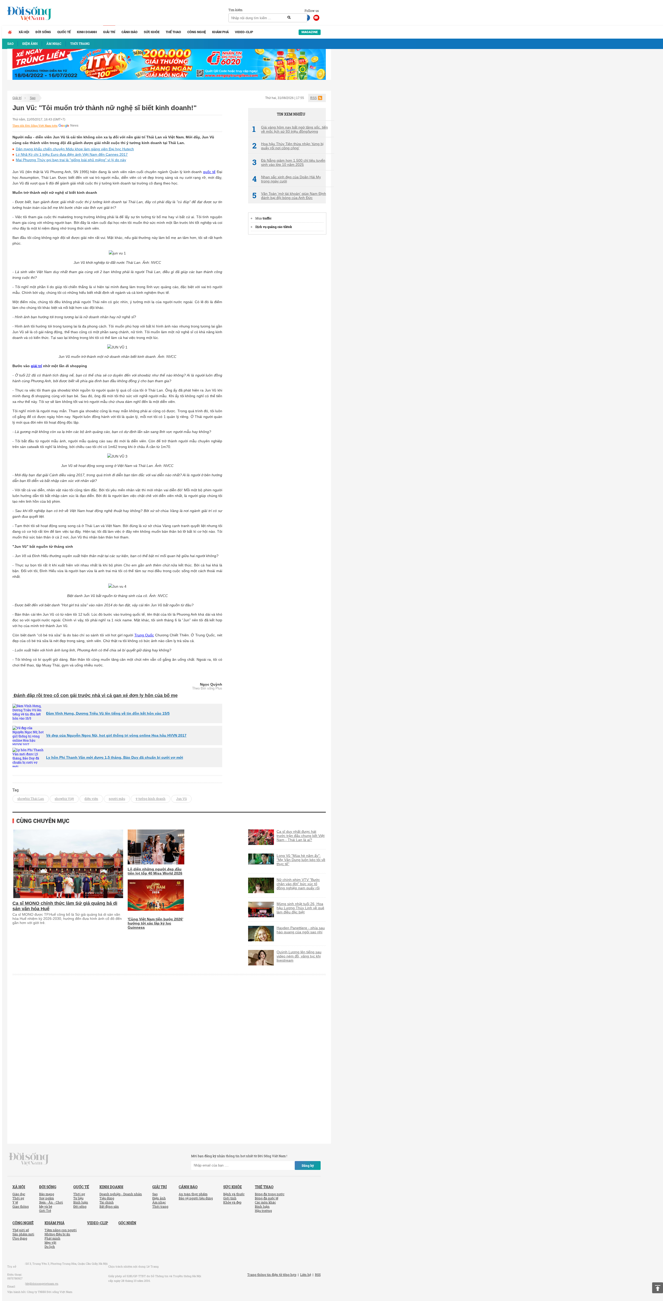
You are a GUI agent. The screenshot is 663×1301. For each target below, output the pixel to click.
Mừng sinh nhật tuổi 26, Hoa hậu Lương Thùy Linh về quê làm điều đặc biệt (300, 908)
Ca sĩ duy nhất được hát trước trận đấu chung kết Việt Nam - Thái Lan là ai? (301, 835)
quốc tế (209, 172)
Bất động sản (109, 1206)
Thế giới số (20, 1230)
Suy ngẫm (46, 1198)
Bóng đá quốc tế (266, 1198)
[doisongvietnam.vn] (29, 1158)
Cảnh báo (129, 32)
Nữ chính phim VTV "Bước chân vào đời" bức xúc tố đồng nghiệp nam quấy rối (298, 884)
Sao (32, 98)
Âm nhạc (159, 1202)
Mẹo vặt (50, 1242)
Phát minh (52, 1238)
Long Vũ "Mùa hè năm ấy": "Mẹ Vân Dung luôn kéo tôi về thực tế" (301, 860)
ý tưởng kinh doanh (150, 799)
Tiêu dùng (106, 1198)
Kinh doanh (87, 32)
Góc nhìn (127, 1222)
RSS (313, 98)
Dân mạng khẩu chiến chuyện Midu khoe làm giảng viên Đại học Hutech (75, 149)
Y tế (15, 1202)
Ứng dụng (19, 1238)
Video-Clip (244, 32)
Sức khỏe (152, 32)
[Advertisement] (287, 317)
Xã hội (24, 32)
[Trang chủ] (9, 32)
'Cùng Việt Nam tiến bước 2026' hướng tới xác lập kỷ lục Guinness (155, 923)
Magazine (309, 32)
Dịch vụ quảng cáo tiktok (273, 227)
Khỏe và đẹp (232, 1202)
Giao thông (20, 1206)
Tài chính (106, 1202)
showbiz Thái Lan (30, 799)
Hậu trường (263, 1210)
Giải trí (109, 32)
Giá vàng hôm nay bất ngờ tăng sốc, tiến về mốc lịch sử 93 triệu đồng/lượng (290, 129)
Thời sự (18, 1198)
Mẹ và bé (45, 1206)
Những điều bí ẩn (57, 1234)
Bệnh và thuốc (233, 1194)
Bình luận (80, 1202)
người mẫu (117, 799)
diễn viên (91, 799)
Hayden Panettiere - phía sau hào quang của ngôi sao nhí (301, 930)
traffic (267, 218)
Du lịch (50, 1247)
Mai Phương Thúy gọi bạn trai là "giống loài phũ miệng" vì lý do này (71, 160)
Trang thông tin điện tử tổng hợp (271, 1274)
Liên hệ (305, 1274)
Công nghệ (196, 32)
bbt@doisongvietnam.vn (41, 1283)
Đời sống (43, 32)
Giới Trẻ (45, 1210)
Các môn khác (265, 1202)
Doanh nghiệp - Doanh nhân (120, 1194)
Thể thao (173, 32)
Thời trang (160, 1206)
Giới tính (229, 1198)
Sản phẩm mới (23, 1234)
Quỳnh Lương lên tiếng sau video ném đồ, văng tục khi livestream (299, 956)
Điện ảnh (159, 1198)
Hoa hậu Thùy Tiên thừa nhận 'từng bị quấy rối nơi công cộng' (287, 146)
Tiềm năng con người (61, 1230)
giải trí (36, 366)
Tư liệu (78, 1198)
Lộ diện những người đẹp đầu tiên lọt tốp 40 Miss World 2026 (155, 871)
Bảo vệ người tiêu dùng (196, 1198)
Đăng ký (308, 1165)
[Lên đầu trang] (657, 1287)
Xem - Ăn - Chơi (51, 1202)
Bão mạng (46, 1194)
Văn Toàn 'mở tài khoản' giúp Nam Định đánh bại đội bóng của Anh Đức (289, 195)
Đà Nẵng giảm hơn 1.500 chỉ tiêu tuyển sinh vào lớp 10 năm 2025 (288, 162)
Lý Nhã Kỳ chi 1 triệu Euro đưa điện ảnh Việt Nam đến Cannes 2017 (72, 154)
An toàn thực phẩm (193, 1194)
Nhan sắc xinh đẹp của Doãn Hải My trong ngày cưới (286, 179)
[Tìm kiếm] (289, 17)
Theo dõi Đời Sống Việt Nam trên (34, 125)
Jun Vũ (181, 799)
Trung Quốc (144, 635)
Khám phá (220, 32)
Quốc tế (64, 32)
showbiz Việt (64, 799)
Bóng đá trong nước (269, 1194)
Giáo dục (18, 1194)
